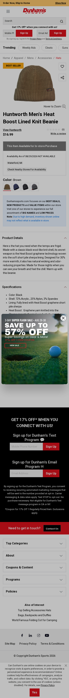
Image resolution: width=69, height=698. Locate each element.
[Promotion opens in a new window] (34, 349)
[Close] (63, 318)
